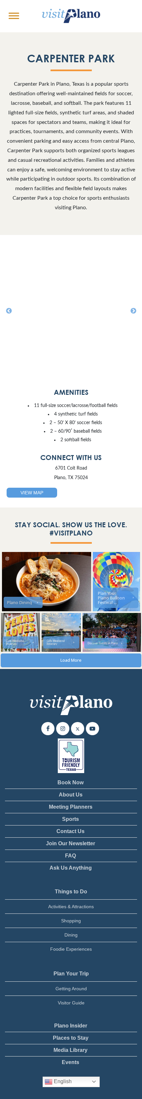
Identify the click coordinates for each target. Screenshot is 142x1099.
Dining (71, 935)
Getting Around (71, 988)
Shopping (71, 920)
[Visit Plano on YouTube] (92, 728)
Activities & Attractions (71, 906)
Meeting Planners (70, 807)
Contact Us (70, 831)
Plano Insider (70, 1025)
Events (70, 1062)
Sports (70, 819)
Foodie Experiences (71, 949)
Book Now (70, 782)
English (62, 1081)
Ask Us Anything (71, 868)
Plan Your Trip (71, 973)
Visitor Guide (71, 1002)
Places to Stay (71, 1038)
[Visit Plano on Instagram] (62, 728)
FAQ (70, 855)
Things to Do (71, 891)
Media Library (70, 1050)
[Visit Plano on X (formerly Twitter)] (77, 728)
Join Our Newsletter (70, 843)
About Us (71, 794)
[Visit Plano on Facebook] (47, 728)
